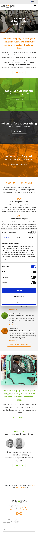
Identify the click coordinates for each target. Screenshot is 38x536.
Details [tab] (19, 237)
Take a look (19, 99)
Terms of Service (20, 487)
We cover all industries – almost (19, 21)
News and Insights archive (19, 345)
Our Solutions (19, 132)
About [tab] (31, 237)
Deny (19, 302)
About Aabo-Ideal (19, 417)
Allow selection (19, 296)
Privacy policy (14, 510)
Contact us (19, 72)
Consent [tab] (6, 237)
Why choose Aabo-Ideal (19, 164)
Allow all (19, 290)
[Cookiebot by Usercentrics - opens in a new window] (28, 232)
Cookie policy (24, 510)
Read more (13, 309)
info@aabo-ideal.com (24, 508)
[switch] (33, 272)
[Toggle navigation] (35, 6)
